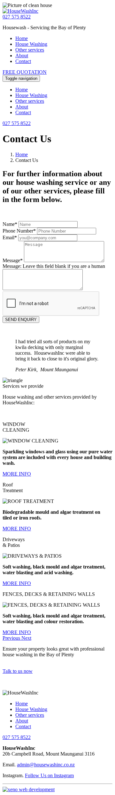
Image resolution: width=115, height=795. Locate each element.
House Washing (31, 44)
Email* (10, 237)
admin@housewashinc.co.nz (46, 764)
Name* (10, 224)
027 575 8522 (17, 16)
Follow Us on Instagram (49, 775)
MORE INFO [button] (17, 474)
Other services (29, 49)
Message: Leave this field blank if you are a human (54, 266)
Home (21, 38)
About (21, 55)
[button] (12, 638)
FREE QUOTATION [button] (25, 72)
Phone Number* (19, 231)
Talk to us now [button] (18, 671)
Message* (13, 260)
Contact (23, 61)
